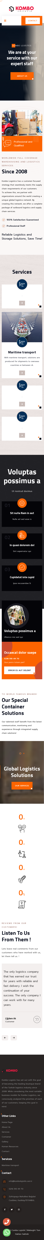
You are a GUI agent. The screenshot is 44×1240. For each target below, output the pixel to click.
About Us (6, 1127)
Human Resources (10, 1146)
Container (6, 1136)
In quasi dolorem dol (22, 545)
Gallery (5, 1141)
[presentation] (5, 1037)
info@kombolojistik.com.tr (20, 1181)
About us (22, 76)
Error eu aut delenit (19, 670)
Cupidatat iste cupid (22, 577)
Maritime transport (22, 352)
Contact (32, 20)
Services (5, 1132)
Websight (31, 1230)
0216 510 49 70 (11, 658)
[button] (20, 753)
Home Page (7, 1122)
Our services (22, 785)
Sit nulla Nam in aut (22, 513)
